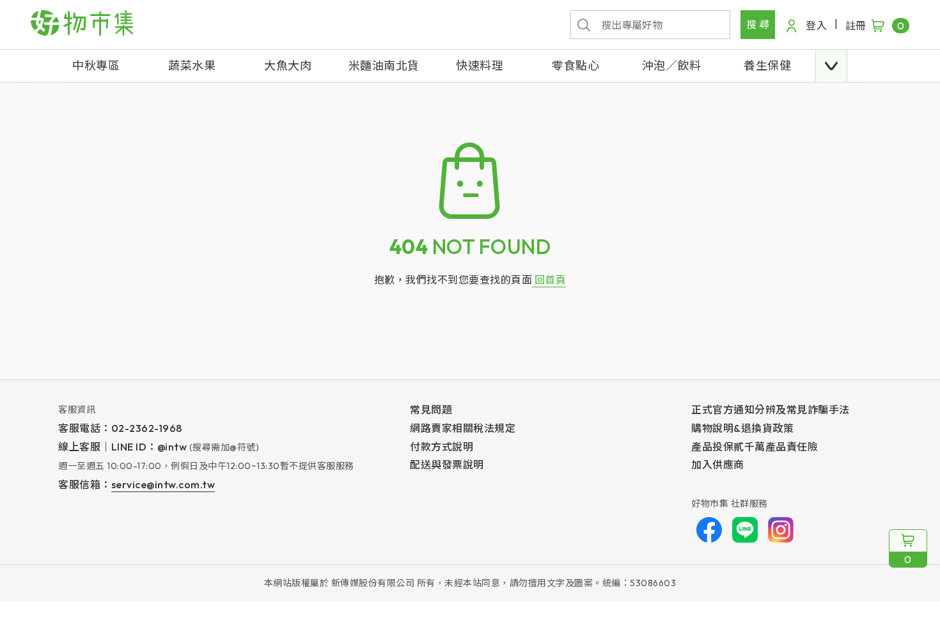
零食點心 (575, 65)
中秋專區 (96, 65)
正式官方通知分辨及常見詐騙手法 (770, 409)
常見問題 (431, 409)
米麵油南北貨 (384, 65)
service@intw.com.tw (163, 484)
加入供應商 (717, 464)
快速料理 (479, 65)
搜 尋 (758, 24)
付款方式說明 (441, 446)
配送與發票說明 (447, 464)
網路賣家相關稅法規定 (462, 428)
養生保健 (767, 65)
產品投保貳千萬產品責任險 (754, 446)
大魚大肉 (287, 65)
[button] (831, 66)
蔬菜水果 (191, 65)
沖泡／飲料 (671, 65)
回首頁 (549, 279)
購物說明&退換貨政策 (742, 428)
